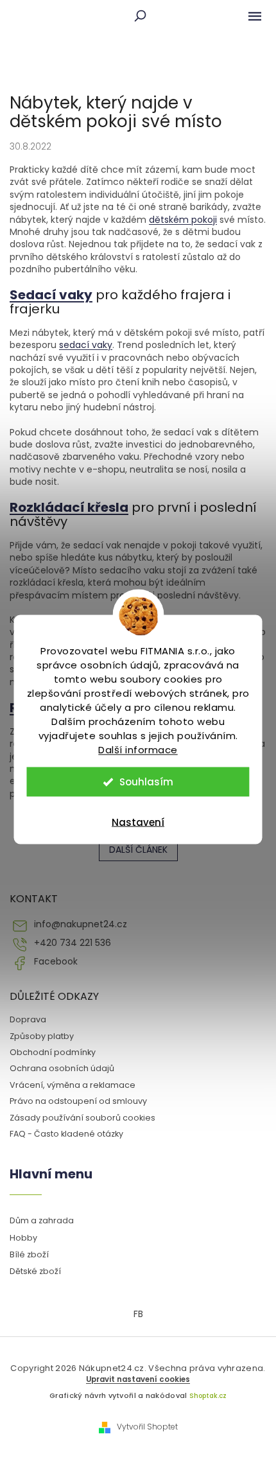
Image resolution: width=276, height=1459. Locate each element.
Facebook (56, 962)
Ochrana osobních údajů (62, 1068)
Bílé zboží (29, 1254)
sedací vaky (85, 344)
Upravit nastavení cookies (138, 1379)
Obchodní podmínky (53, 1052)
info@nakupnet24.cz (80, 924)
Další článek (138, 849)
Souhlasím (146, 782)
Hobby (23, 1237)
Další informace (138, 749)
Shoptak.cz (208, 1396)
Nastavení (138, 822)
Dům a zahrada (42, 1220)
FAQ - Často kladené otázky (66, 1133)
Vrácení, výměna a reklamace (72, 1084)
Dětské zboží (35, 1271)
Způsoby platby (42, 1036)
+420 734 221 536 (72, 943)
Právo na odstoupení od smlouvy (78, 1101)
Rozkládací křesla (69, 507)
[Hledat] (140, 16)
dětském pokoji (183, 219)
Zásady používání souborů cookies (82, 1117)
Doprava (28, 1019)
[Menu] (255, 16)
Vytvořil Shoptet (147, 1427)
